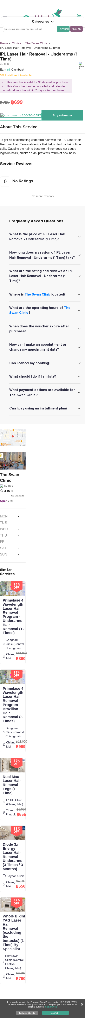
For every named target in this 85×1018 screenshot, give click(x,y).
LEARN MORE (27, 1013)
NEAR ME (76, 29)
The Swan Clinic (38, 294)
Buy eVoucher (62, 115)
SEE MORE (51, 1006)
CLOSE (54, 1013)
